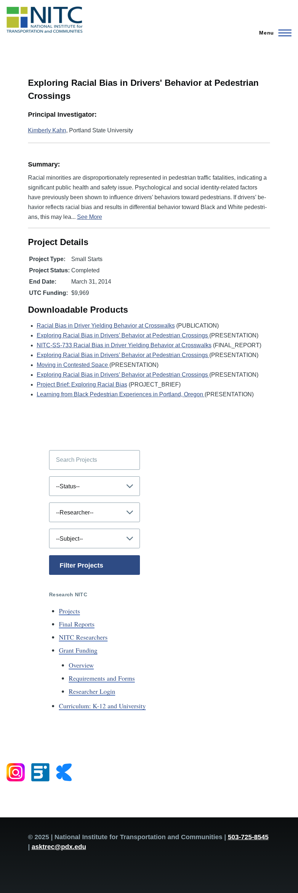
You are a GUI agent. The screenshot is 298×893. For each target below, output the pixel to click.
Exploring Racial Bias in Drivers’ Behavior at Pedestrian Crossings (123, 335)
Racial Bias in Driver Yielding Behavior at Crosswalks (106, 326)
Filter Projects (81, 565)
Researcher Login (92, 691)
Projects (69, 610)
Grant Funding (78, 650)
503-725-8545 (248, 837)
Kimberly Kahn (47, 130)
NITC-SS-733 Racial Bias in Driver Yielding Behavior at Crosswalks (124, 345)
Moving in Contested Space (73, 365)
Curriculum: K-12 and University (102, 705)
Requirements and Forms (102, 678)
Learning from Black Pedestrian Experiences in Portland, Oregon (121, 394)
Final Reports (76, 624)
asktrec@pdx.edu (59, 846)
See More (89, 217)
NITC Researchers (83, 637)
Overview (81, 665)
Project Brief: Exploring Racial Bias (82, 384)
